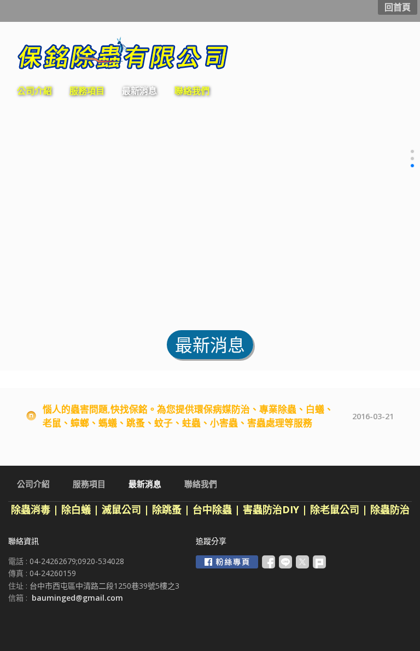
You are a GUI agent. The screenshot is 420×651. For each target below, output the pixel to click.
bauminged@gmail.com (77, 598)
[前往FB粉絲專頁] (227, 561)
